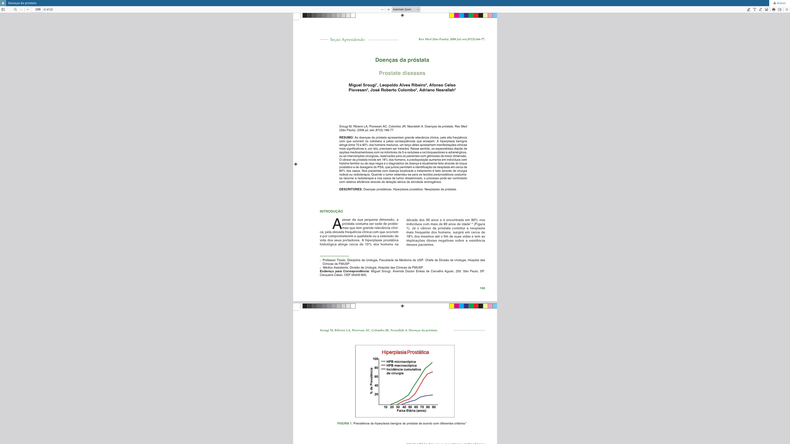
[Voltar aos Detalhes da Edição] (3, 3)
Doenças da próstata (22, 3)
